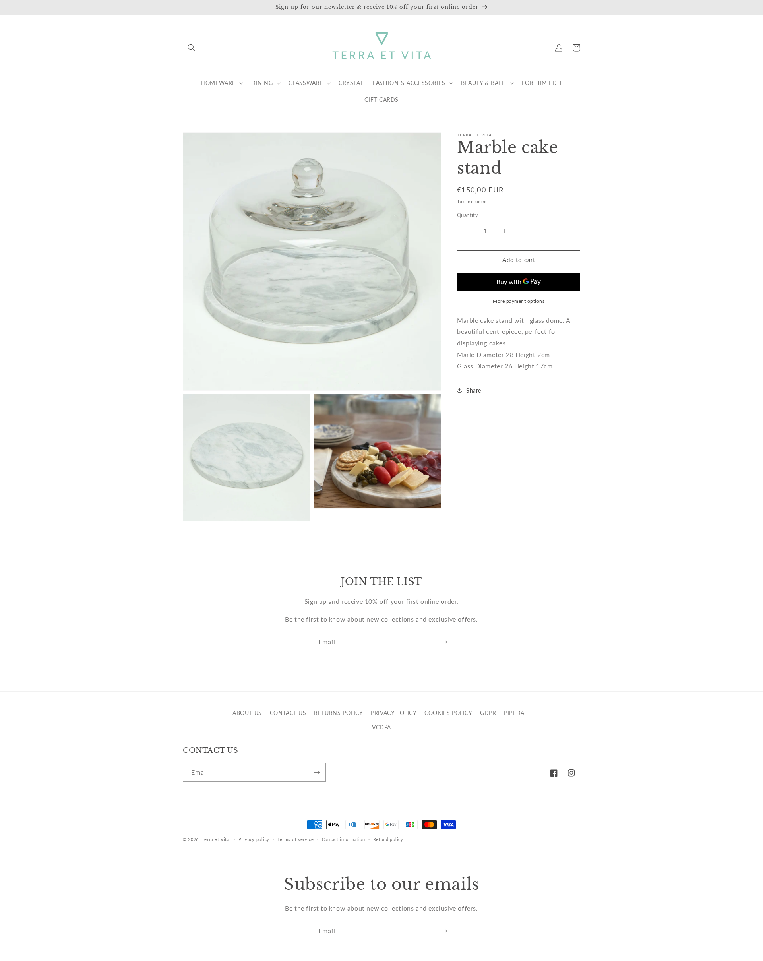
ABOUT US (247, 712)
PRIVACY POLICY (393, 712)
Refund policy (388, 839)
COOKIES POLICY (448, 712)
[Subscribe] (444, 642)
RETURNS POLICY (338, 712)
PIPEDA (514, 712)
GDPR (488, 712)
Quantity (467, 215)
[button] (191, 47)
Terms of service (295, 839)
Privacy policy (253, 839)
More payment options (518, 301)
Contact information (343, 839)
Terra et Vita (215, 839)
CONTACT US (288, 712)
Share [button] (473, 390)
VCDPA (381, 727)
